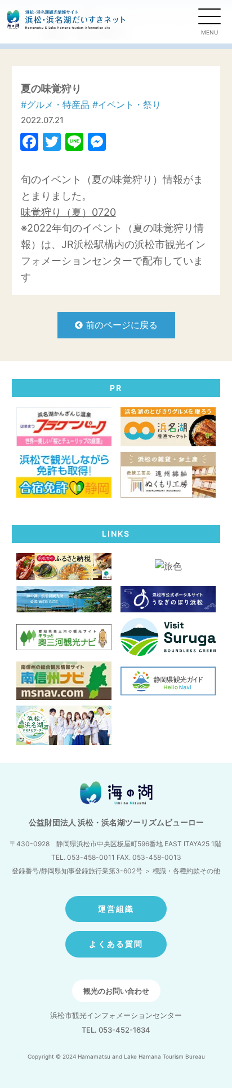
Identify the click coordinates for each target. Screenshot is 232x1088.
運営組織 (116, 908)
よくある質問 (116, 943)
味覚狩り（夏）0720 (68, 212)
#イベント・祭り (126, 104)
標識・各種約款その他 (186, 871)
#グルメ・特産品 (55, 104)
